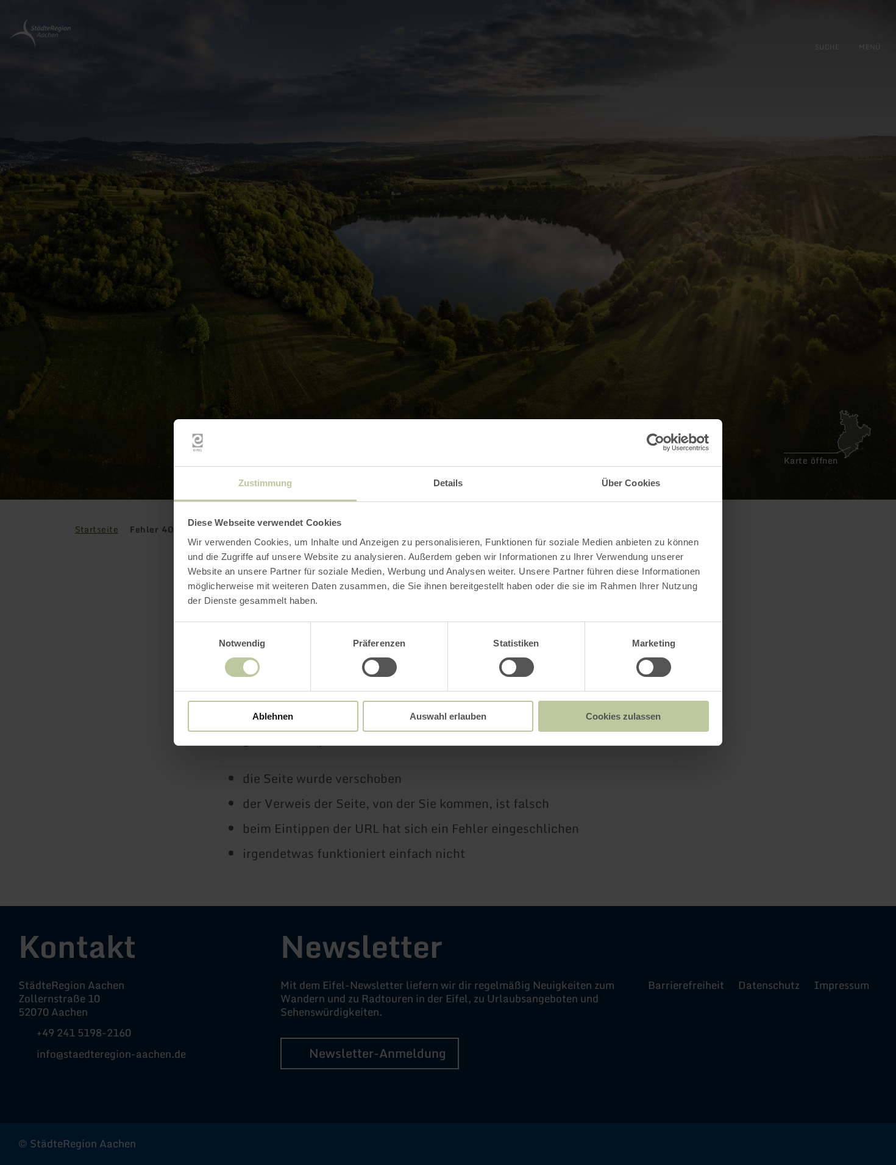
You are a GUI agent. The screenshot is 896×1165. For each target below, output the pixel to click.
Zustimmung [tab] (265, 483)
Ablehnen (272, 716)
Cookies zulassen (623, 716)
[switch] (379, 667)
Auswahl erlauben (448, 716)
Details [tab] (448, 483)
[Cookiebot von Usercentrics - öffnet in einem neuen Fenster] (655, 442)
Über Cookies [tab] (631, 483)
